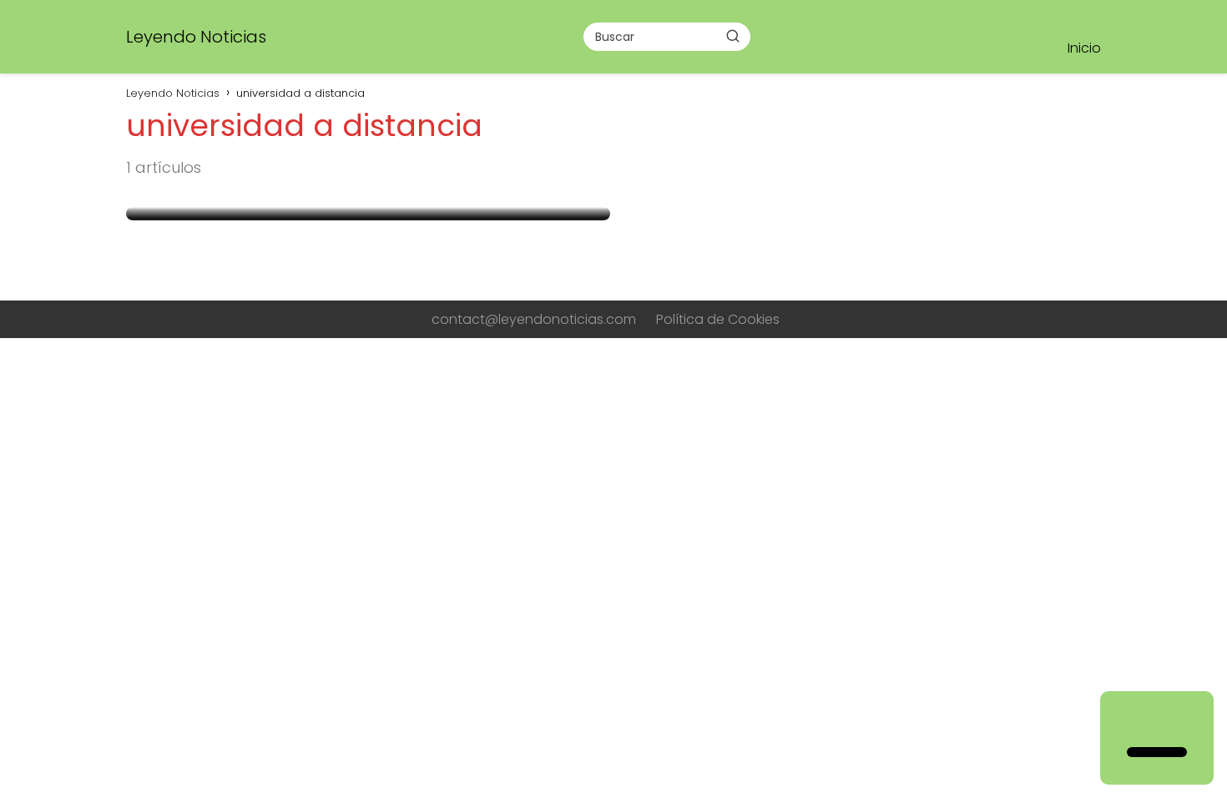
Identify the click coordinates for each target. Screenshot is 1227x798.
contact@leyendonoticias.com (534, 319)
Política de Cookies (718, 319)
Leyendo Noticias (196, 36)
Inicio (1084, 48)
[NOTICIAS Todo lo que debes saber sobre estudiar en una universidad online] (368, 213)
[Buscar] (732, 36)
